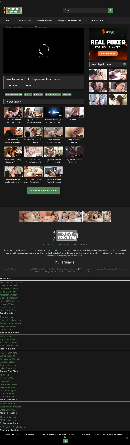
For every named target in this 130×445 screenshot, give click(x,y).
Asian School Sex (96, 20)
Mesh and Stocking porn (11, 283)
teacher (68, 94)
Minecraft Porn (41, 269)
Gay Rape (52, 269)
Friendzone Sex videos (10, 323)
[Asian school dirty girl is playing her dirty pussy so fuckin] (98, 99)
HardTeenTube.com (9, 346)
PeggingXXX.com (8, 304)
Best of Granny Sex (8, 390)
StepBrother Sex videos (10, 407)
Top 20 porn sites (7, 340)
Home (10, 20)
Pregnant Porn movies (10, 286)
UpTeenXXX (5, 329)
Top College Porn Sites (50, 272)
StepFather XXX (7, 410)
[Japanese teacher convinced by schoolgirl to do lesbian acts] (118, 99)
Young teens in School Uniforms (70, 20)
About (14, 85)
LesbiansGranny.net (9, 384)
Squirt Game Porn (8, 292)
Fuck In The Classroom (38, 27)
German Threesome (9, 365)
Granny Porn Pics (8, 393)
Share (31, 85)
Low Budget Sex (7, 362)
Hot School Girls (25, 20)
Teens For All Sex (8, 326)
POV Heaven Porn (8, 353)
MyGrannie (5, 375)
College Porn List (104, 269)
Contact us (48, 244)
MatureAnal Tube (7, 387)
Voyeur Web (63, 269)
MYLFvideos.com (8, 420)
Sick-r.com (73, 269)
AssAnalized (5, 336)
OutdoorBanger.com (9, 298)
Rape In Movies (10, 269)
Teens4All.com (6, 317)
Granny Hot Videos (8, 397)
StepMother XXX (7, 404)
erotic (29, 94)
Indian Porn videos (8, 368)
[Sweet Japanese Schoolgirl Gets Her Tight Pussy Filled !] (118, 74)
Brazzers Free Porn (9, 343)
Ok (66, 441)
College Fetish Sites (87, 269)
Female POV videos (9, 289)
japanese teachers (15, 94)
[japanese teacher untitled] (98, 74)
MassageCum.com (8, 295)
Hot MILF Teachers (44, 20)
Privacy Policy (80, 244)
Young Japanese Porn (10, 359)
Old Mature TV (6, 378)
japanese (39, 94)
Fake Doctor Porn (8, 310)
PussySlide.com (7, 307)
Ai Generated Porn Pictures (12, 427)
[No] (127, 438)
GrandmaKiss (6, 381)
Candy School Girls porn (11, 320)
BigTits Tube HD (7, 356)
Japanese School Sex (14, 27)
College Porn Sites (67, 272)
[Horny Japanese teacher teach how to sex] (118, 87)
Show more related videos (43, 190)
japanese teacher (54, 94)
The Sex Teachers (8, 417)
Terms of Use (63, 244)
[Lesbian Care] (98, 87)
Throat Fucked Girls (26, 269)
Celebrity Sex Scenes (85, 272)
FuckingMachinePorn (9, 301)
